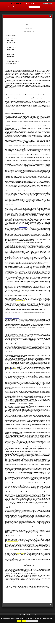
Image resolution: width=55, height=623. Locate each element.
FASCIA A (14, 0)
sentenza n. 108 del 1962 (20, 300)
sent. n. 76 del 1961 (8, 318)
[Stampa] (50, 16)
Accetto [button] (19, 620)
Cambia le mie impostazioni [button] (32, 620)
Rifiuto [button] (24, 620)
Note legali (33, 614)
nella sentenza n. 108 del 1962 (12, 541)
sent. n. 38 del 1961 (23, 227)
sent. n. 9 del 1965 (12, 368)
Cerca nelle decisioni (48, 3)
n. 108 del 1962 (16, 318)
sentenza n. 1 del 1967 (19, 553)
